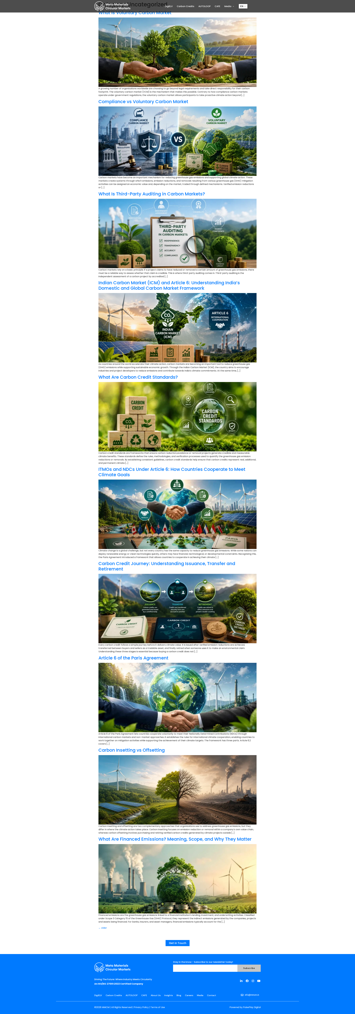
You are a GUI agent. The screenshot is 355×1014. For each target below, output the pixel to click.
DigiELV (169, 6)
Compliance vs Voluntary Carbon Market (143, 101)
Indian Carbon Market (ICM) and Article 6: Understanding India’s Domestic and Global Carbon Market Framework (169, 285)
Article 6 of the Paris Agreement (133, 658)
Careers (189, 995)
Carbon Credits (185, 6)
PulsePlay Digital (252, 1007)
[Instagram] (253, 981)
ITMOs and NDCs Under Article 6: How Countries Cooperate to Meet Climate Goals (171, 472)
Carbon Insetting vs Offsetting (131, 750)
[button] (229, 6)
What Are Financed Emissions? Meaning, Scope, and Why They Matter (175, 839)
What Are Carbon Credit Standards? (138, 377)
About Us (156, 995)
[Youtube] (259, 981)
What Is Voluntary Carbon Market (134, 12)
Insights (168, 995)
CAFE (217, 6)
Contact (211, 995)
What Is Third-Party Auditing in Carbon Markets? (151, 194)
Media (227, 6)
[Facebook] (247, 981)
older (102, 927)
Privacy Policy (141, 1007)
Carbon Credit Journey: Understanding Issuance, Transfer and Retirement (166, 566)
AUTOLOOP (204, 6)
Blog (179, 995)
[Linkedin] (241, 981)
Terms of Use (157, 1007)
